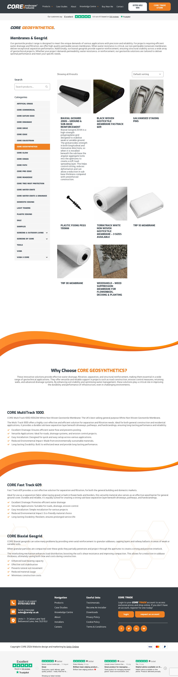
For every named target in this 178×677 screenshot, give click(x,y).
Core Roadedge (24, 177)
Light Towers (23, 208)
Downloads (92, 612)
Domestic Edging (25, 202)
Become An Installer (96, 607)
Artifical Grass (25, 104)
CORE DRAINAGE (24, 122)
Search (46, 86)
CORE (22, 6)
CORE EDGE (22, 134)
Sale (19, 220)
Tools (20, 245)
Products (46, 6)
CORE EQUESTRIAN (25, 141)
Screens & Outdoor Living (30, 233)
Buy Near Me (107, 6)
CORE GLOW (22, 153)
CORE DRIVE (22, 128)
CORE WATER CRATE (26, 190)
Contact (120, 6)
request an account (149, 614)
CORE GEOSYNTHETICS (27, 147)
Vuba (19, 251)
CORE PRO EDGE (24, 171)
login (126, 614)
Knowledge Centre (88, 6)
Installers (59, 622)
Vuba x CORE (23, 257)
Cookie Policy (93, 622)
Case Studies (61, 6)
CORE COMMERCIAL (26, 110)
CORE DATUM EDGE (26, 116)
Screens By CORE (25, 239)
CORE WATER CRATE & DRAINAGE (32, 196)
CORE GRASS (23, 159)
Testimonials (93, 602)
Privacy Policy (93, 617)
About (73, 6)
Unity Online (72, 646)
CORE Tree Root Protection (30, 183)
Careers (58, 626)
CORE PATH (22, 165)
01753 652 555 (138, 6)
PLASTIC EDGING (24, 214)
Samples (21, 227)
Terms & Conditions (96, 626)
